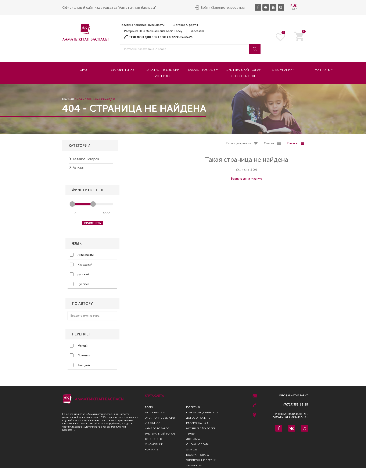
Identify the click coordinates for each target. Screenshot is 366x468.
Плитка (292, 143)
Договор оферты (185, 24)
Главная (68, 99)
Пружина (83, 355)
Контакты (323, 70)
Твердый (83, 365)
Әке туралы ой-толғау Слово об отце (243, 73)
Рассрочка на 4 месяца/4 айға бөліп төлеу (153, 31)
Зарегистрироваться (228, 8)
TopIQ (82, 70)
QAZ (293, 9)
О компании (282, 70)
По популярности (238, 143)
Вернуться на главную (246, 178)
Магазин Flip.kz (122, 70)
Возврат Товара (197, 454)
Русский (83, 284)
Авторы (78, 167)
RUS (293, 6)
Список (269, 143)
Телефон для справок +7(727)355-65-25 (158, 37)
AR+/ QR (191, 449)
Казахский (84, 264)
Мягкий (82, 346)
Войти (206, 8)
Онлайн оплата (197, 444)
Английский (85, 255)
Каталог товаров (202, 70)
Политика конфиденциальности (142, 24)
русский (83, 274)
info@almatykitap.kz (293, 395)
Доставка (197, 31)
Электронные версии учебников (163, 73)
